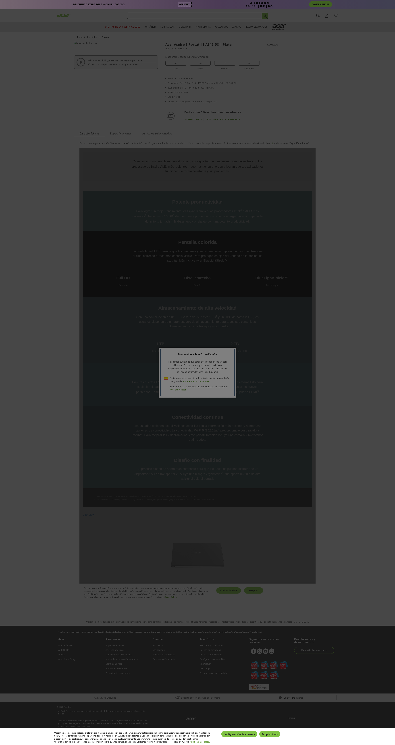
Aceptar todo (270, 734)
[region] (197, 736)
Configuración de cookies (239, 734)
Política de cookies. (200, 741)
